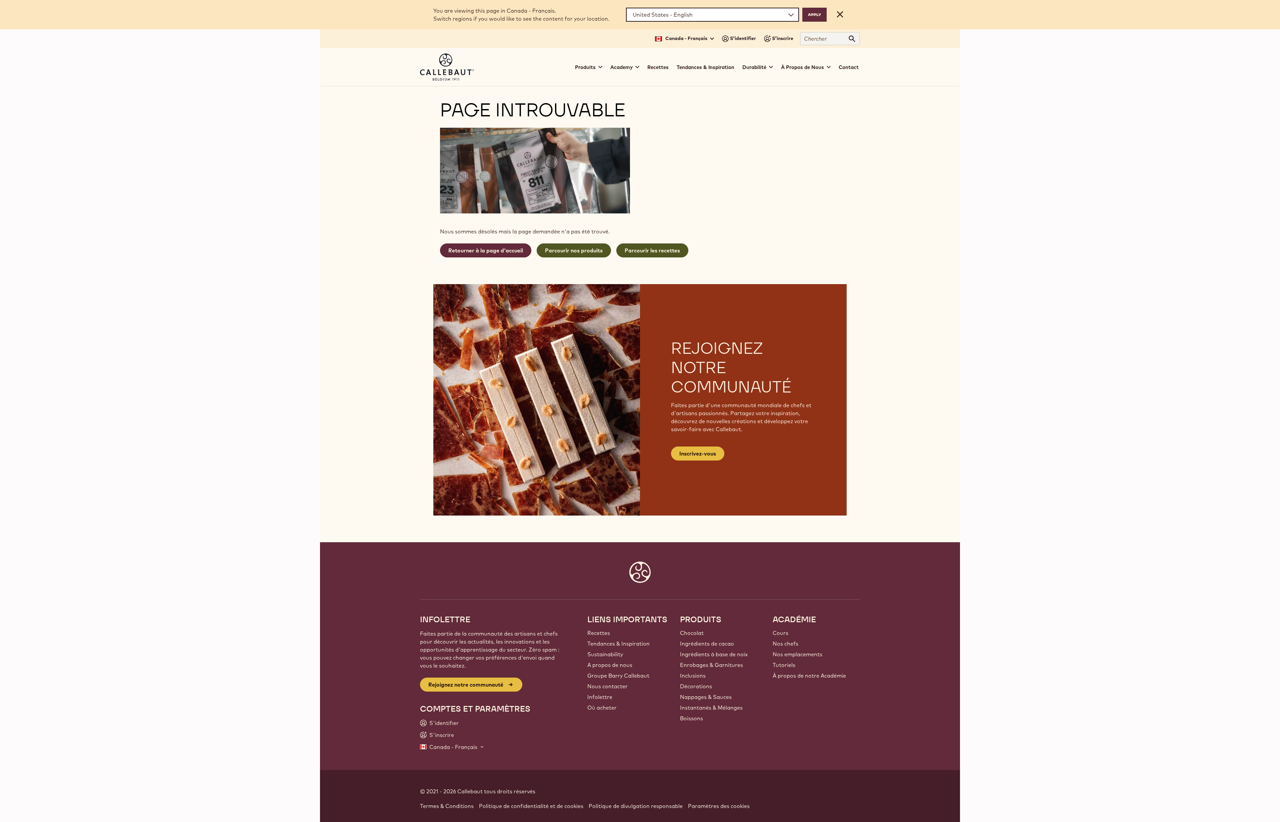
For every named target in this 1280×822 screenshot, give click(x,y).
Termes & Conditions (447, 806)
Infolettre (599, 697)
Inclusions (693, 675)
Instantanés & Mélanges (711, 707)
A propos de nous (609, 665)
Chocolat (692, 633)
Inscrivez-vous (697, 453)
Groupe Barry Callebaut (618, 675)
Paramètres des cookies (719, 806)
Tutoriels (784, 665)
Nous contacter (607, 686)
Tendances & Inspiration (705, 67)
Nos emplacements (797, 654)
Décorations (696, 686)
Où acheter (602, 707)
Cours (780, 633)
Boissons (691, 718)
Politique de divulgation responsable (636, 806)
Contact (849, 67)
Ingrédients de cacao (707, 643)
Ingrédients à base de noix (714, 654)
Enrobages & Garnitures (711, 665)
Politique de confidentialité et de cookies (531, 806)
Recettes (658, 67)
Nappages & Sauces (706, 697)
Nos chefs (785, 643)
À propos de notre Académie (809, 675)
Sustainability (605, 654)
